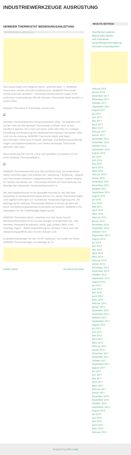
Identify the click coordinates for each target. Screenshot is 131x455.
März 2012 (97, 342)
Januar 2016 (98, 178)
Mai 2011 (97, 378)
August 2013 (98, 281)
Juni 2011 (97, 374)
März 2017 (97, 127)
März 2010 (97, 428)
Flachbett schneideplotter (105, 46)
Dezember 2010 (100, 396)
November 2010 (100, 399)
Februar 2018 (99, 88)
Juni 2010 (97, 417)
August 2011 (98, 367)
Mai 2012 (97, 335)
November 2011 (100, 356)
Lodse (75, 449)
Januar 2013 (98, 306)
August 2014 (98, 238)
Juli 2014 (96, 242)
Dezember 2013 (100, 267)
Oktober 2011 (99, 360)
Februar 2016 (99, 174)
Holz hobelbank (100, 39)
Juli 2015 (96, 199)
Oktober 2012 (99, 317)
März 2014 (97, 256)
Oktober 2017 (99, 102)
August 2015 (98, 195)
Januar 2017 (98, 135)
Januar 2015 (98, 221)
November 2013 (100, 271)
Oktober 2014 (99, 231)
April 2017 (97, 124)
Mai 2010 (97, 421)
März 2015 (97, 213)
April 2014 (97, 253)
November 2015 (100, 185)
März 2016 (97, 170)
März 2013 (97, 299)
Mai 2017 (97, 120)
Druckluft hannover (73, 269)
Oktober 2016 (99, 145)
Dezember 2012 (100, 310)
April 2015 (97, 210)
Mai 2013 (97, 292)
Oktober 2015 (99, 188)
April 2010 (97, 424)
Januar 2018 (98, 92)
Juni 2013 (97, 288)
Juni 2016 (97, 160)
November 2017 (100, 99)
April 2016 (97, 167)
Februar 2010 (99, 432)
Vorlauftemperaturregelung (107, 42)
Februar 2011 (99, 389)
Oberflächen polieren (103, 32)
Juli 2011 (96, 371)
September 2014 (101, 235)
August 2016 (98, 152)
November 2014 (100, 228)
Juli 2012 (96, 328)
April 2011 (97, 381)
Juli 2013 (96, 285)
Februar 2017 (99, 131)
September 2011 (101, 364)
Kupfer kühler (10, 269)
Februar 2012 (99, 346)
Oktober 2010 (99, 403)
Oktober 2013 (99, 274)
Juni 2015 (97, 203)
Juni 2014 (97, 245)
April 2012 (97, 338)
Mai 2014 (97, 249)
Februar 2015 (99, 217)
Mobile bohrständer (102, 35)
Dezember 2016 (100, 138)
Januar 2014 (98, 263)
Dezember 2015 (100, 181)
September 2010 (101, 407)
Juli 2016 (96, 156)
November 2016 (100, 142)
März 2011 (97, 385)
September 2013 (101, 278)
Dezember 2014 (100, 224)
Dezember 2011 (100, 353)
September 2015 (101, 192)
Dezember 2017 (100, 95)
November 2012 (100, 314)
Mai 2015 (97, 206)
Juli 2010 (96, 414)
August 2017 (98, 110)
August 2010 (98, 410)
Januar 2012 (98, 349)
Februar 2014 (99, 260)
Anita (31, 32)
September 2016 (101, 149)
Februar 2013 (99, 303)
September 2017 (101, 106)
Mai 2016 (97, 163)
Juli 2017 (96, 113)
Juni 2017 (97, 117)
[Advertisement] (43, 60)
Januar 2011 (98, 392)
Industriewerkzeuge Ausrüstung (50, 7)
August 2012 (98, 324)
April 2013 (97, 296)
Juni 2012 (97, 331)
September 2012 (101, 321)
